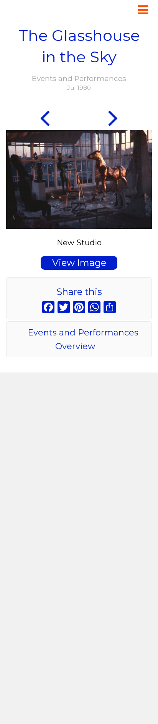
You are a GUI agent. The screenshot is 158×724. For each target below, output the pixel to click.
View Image (79, 262)
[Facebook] (48, 308)
